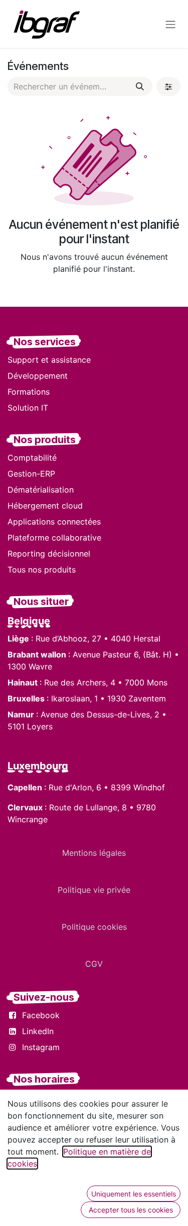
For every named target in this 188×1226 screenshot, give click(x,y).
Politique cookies (94, 927)
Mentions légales (94, 853)
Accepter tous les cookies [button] (131, 1210)
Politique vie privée (94, 890)
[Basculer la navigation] (170, 23)
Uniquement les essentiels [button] (133, 1194)
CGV (94, 964)
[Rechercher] (139, 86)
